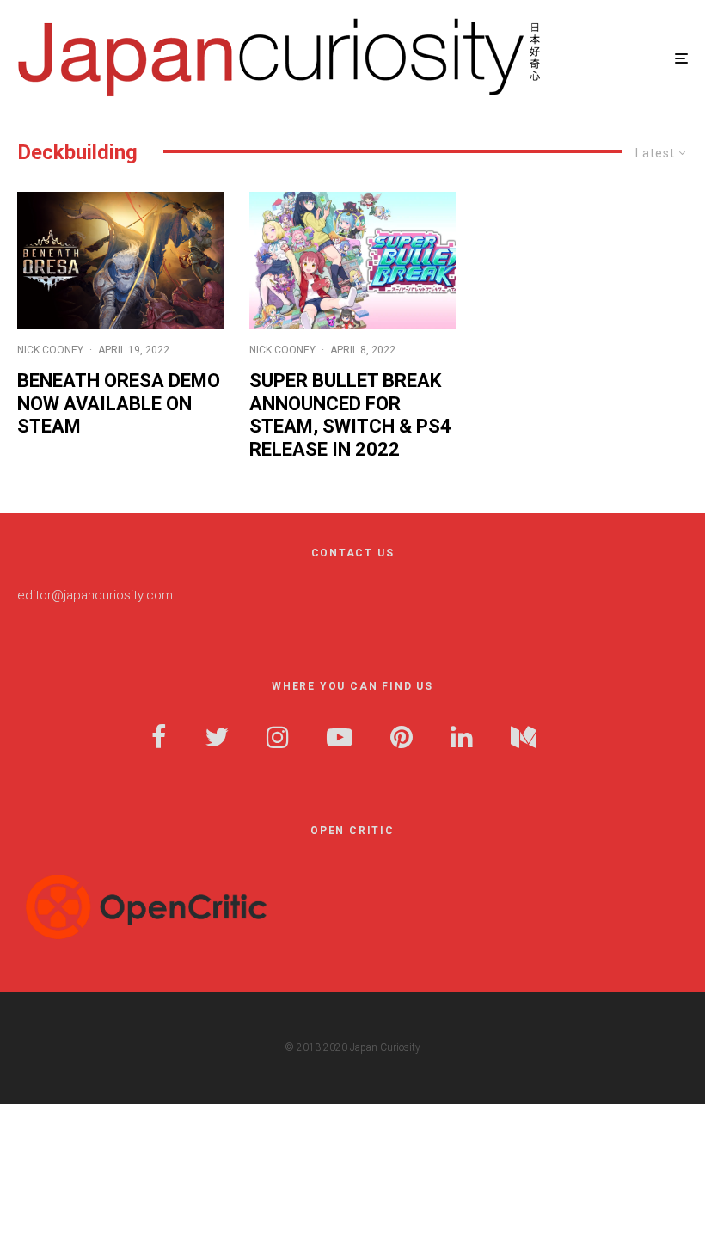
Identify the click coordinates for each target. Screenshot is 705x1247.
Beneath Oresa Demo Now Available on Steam (118, 403)
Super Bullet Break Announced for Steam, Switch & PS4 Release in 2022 (350, 414)
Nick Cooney (50, 350)
